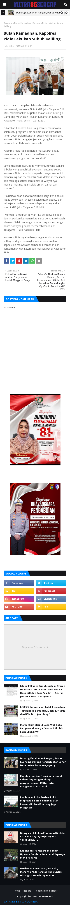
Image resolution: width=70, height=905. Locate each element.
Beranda (8, 23)
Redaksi (10, 46)
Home (17, 890)
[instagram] (19, 599)
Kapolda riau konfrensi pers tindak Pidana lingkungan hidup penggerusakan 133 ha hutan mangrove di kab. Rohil (41, 781)
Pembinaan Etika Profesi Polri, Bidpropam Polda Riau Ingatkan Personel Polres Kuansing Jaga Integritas (39, 802)
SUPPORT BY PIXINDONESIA (21, 901)
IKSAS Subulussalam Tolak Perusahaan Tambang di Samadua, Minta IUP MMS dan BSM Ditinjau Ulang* (43, 710)
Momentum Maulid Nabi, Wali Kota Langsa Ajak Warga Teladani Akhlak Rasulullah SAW (41, 728)
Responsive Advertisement (35, 647)
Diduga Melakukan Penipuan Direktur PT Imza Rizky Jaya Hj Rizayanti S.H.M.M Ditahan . (43, 836)
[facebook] (19, 583)
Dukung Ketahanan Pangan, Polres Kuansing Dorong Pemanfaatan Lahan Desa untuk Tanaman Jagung (43, 762)
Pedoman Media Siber (46, 890)
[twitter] (51, 583)
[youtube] (19, 607)
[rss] (19, 591)
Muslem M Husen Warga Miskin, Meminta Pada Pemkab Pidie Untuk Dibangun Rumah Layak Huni (41, 872)
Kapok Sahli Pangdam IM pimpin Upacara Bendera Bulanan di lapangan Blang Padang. (43, 854)
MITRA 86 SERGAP (44, 896)
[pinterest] (51, 591)
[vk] (51, 599)
